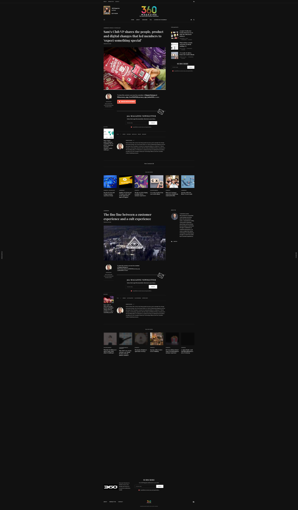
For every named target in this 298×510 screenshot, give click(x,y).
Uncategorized (154, 190)
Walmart (144, 134)
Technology (117, 27)
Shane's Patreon (150, 95)
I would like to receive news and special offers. (142, 127)
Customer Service (123, 347)
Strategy (111, 27)
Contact (117, 1)
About (105, 1)
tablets (139, 134)
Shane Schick (108, 101)
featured (129, 134)
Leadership (106, 27)
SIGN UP (153, 122)
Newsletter (111, 1)
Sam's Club (134, 134)
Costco (124, 134)
